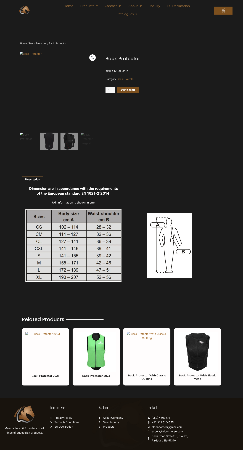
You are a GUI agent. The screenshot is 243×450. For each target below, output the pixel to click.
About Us (135, 6)
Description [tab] (32, 179)
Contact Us (113, 6)
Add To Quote (127, 90)
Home (68, 6)
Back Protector (38, 43)
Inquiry (154, 6)
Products (87, 6)
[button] (92, 57)
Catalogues (125, 14)
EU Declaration (178, 6)
